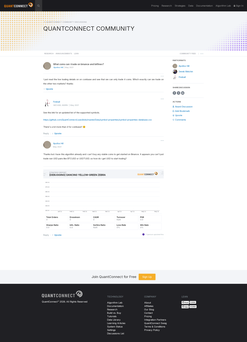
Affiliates (148, 306)
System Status (115, 326)
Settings (111, 330)
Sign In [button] (239, 5)
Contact (148, 312)
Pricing (155, 5)
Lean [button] (76, 53)
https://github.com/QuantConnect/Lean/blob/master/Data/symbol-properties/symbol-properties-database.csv (97, 119)
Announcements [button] (64, 53)
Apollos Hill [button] (58, 67)
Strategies (180, 5)
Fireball (56, 102)
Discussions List (115, 333)
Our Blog (149, 309)
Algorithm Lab (114, 302)
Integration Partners (155, 319)
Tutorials (111, 316)
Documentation (115, 306)
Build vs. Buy (114, 312)
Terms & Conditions (154, 326)
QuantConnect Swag (155, 323)
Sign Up (147, 276)
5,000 (192, 302)
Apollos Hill (58, 143)
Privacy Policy (152, 330)
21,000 (193, 307)
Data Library (113, 319)
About (147, 302)
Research (167, 5)
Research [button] (49, 53)
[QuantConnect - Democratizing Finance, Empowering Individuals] (18, 6)
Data (190, 5)
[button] (188, 54)
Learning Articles (116, 323)
